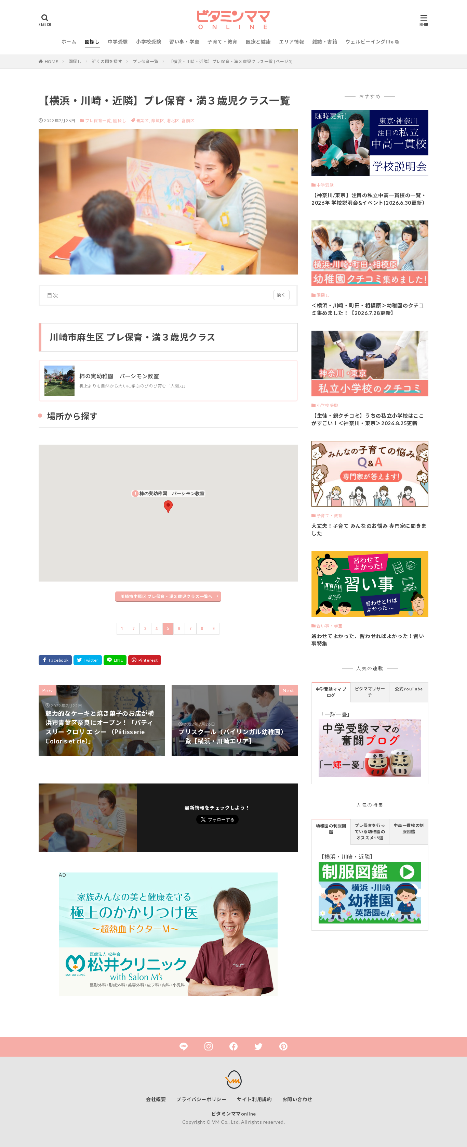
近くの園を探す (107, 61)
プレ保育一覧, (98, 120)
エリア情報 (291, 41)
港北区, (174, 120)
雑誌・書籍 (324, 41)
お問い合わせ (297, 1099)
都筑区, (158, 120)
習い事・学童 (184, 41)
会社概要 (156, 1099)
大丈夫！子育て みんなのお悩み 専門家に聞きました (369, 530)
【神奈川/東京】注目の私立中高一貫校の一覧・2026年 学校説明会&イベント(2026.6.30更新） (369, 199)
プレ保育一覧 (146, 61)
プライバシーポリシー (201, 1099)
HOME (51, 61)
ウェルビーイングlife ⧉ (372, 41)
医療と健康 (258, 41)
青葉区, (143, 120)
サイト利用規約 (254, 1099)
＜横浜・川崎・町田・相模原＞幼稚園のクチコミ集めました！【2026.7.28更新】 (367, 309)
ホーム (69, 41)
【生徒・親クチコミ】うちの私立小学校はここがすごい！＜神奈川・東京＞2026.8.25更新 (367, 419)
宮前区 (188, 120)
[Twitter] (88, 660)
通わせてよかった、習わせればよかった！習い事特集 (367, 640)
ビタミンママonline (233, 1114)
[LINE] (115, 660)
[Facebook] (55, 660)
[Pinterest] (144, 660)
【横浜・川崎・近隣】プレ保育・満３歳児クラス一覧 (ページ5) (231, 61)
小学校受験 (148, 41)
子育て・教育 (223, 41)
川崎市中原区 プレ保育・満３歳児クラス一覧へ (166, 596)
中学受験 (118, 41)
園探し (92, 41)
